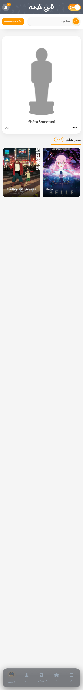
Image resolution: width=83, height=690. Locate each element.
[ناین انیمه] (41, 7)
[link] (11, 678)
